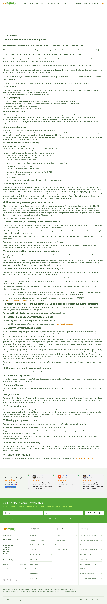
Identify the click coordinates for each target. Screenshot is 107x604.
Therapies (50, 3)
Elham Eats (63, 476)
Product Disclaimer (97, 600)
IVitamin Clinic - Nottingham (14, 478)
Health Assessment (81, 3)
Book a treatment (94, 3)
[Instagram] (4, 580)
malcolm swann (39, 476)
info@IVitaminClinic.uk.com (16, 300)
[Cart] (103, 3)
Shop (71, 3)
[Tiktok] (16, 580)
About (59, 3)
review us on (9, 487)
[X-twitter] (13, 580)
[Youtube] (7, 580)
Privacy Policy (84, 600)
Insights (65, 3)
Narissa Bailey (89, 476)
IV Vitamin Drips (26, 3)
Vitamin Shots (39, 3)
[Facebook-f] (10, 580)
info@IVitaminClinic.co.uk (84, 458)
